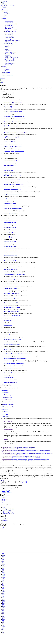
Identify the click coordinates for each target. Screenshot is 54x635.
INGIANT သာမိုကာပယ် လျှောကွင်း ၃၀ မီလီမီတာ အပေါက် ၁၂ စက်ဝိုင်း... (14, 116)
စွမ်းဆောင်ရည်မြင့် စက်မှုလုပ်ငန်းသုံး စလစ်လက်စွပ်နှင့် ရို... (12, 189)
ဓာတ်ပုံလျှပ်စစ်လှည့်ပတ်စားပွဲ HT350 (9, 377)
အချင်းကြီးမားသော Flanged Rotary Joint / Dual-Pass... (12, 198)
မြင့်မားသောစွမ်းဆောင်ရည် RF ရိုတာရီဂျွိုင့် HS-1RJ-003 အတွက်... (13, 315)
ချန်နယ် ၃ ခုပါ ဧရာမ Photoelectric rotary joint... (10, 269)
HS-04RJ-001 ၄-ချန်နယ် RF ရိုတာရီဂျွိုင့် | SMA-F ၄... (11, 293)
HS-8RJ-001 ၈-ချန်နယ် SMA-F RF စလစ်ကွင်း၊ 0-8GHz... (12, 288)
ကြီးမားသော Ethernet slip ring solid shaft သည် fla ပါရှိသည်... (12, 121)
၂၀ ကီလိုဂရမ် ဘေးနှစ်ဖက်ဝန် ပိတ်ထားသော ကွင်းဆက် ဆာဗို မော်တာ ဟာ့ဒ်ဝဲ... (15, 358)
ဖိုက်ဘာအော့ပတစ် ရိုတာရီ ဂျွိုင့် (8, 43)
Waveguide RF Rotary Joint (9, 56)
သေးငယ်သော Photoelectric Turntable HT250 (10, 382)
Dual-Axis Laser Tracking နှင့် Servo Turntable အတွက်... (12, 344)
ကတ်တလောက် (2, 78)
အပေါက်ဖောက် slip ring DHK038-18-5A (9, 141)
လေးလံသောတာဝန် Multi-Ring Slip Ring (9, 165)
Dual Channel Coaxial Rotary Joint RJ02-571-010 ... (11, 311)
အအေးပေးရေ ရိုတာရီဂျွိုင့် (9, 34)
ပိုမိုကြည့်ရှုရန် (2, 480)
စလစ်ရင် (5, 19)
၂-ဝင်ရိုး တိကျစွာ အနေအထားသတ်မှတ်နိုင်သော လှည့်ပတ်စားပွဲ (13, 339)
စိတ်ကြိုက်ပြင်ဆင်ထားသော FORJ (10, 52)
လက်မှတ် (5, 15)
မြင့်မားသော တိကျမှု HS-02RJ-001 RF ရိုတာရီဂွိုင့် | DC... (12, 302)
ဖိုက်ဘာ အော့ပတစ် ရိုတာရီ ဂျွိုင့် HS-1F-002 (10, 241)
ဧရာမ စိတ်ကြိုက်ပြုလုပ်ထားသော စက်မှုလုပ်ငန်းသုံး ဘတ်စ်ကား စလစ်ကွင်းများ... (15, 132)
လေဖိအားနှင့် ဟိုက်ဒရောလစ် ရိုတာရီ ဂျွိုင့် (10, 31)
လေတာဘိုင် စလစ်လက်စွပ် (9, 22)
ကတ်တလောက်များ (5, 73)
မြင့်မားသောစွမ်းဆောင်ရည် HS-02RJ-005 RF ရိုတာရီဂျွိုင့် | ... (12, 307)
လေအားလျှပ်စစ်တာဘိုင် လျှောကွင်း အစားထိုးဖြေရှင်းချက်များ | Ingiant (21, 448)
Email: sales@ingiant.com (5, 491)
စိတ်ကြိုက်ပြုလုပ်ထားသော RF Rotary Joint (11, 57)
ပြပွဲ (4, 16)
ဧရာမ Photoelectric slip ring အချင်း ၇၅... (9, 264)
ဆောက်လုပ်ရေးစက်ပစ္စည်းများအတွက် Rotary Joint (12, 40)
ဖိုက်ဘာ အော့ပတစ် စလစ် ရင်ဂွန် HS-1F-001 (10, 246)
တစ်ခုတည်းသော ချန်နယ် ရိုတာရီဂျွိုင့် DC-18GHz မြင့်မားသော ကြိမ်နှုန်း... (14, 274)
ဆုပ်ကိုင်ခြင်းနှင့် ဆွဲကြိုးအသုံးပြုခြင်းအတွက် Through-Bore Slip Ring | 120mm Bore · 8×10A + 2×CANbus (26, 457)
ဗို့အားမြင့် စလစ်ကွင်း (8, 28)
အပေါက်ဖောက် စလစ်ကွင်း (9, 21)
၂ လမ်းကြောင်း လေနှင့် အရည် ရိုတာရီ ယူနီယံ (10, 160)
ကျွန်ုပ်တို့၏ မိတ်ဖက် (7, 13)
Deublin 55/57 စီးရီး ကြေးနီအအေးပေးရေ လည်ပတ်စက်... (12, 179)
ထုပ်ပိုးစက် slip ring (5, 409)
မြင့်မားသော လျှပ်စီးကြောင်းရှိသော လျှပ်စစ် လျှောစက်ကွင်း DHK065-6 (14, 151)
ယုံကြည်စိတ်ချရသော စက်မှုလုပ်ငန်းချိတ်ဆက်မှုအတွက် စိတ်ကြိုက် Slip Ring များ (23, 447)
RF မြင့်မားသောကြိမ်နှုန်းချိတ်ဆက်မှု (9, 53)
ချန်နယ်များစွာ (7, 46)
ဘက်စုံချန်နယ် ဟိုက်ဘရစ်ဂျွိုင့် (9, 37)
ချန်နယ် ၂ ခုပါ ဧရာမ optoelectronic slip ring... (10, 255)
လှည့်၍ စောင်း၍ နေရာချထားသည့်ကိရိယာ (8, 513)
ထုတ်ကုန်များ (4, 18)
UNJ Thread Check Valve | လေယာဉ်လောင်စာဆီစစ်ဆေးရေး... (13, 208)
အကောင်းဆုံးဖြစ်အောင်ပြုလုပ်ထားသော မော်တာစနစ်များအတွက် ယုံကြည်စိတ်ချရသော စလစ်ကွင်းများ (25, 456)
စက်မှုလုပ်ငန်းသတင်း (7, 67)
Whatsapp (1, 528)
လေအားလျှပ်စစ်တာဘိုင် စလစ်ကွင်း (7, 399)
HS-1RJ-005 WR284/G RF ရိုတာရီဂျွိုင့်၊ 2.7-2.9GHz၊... (11, 283)
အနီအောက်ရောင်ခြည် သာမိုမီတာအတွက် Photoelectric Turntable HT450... (14, 372)
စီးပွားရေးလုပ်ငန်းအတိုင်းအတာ (8, 429)
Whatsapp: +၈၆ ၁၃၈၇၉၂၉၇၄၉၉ (7, 492)
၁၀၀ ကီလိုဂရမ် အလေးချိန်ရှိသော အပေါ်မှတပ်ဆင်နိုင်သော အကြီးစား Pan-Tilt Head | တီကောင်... (17, 353)
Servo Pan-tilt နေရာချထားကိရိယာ (10, 60)
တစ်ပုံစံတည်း (7, 47)
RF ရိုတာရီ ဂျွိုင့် (7, 55)
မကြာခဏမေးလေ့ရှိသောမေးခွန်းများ (7, 75)
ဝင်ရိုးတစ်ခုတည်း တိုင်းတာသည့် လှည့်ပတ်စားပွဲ (10, 334)
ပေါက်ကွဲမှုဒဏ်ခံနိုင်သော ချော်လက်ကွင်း (8, 404)
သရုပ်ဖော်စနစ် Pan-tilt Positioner (9, 63)
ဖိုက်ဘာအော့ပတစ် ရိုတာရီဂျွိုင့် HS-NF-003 (10, 227)
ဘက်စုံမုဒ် (6, 49)
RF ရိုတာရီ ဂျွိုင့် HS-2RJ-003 (8, 320)
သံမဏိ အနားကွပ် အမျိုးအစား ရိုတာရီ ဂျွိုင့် (10, 203)
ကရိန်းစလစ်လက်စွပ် (5, 390)
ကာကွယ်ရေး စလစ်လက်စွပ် (9, 25)
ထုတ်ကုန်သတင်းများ (7, 69)
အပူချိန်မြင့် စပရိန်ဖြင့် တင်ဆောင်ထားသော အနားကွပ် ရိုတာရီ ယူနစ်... (13, 184)
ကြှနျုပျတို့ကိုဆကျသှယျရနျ (6, 72)
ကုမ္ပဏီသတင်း (6, 70)
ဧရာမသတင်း (4, 66)
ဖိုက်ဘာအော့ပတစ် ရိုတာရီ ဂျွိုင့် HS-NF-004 (10, 222)
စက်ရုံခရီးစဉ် (6, 12)
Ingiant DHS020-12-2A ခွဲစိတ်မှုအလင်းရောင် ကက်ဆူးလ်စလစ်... (13, 146)
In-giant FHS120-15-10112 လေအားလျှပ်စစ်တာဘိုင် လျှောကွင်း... (13, 111)
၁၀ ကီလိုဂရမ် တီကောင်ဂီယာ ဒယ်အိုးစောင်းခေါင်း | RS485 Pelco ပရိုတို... (14, 363)
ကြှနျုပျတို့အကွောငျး (5, 10)
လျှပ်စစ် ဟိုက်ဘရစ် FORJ (9, 50)
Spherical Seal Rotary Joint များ (8, 170)
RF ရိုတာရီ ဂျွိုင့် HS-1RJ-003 (8, 325)
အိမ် (2, 9)
